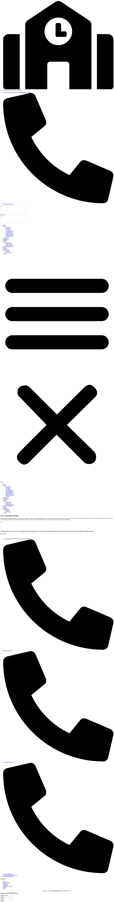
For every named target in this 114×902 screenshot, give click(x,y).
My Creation (8, 252)
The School (8, 228)
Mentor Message (9, 234)
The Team (8, 229)
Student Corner (6, 250)
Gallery (4, 241)
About (4, 226)
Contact (4, 253)
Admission (5, 248)
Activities (5, 240)
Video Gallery (9, 244)
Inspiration (8, 227)
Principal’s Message (10, 235)
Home (4, 225)
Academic (5, 238)
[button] (57, 369)
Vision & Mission (9, 231)
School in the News (10, 245)
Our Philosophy (9, 232)
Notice (4, 247)
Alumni (7, 251)
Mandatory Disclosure (7, 246)
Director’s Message (10, 233)
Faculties (8, 237)
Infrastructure (6, 239)
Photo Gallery (9, 243)
